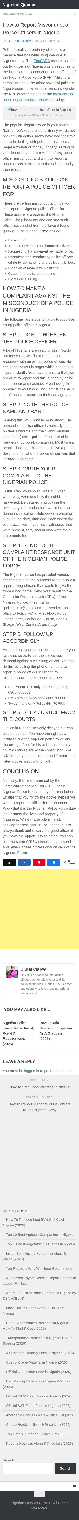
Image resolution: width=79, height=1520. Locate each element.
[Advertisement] (39, 909)
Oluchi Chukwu (20, 41)
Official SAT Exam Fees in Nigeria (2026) (38, 1406)
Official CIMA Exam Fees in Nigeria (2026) (39, 1396)
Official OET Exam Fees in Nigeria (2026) (38, 1372)
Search (8, 1460)
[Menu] (74, 4)
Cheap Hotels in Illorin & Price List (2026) (38, 1425)
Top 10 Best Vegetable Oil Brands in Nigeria (40, 1244)
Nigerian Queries (19, 4)
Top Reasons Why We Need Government (39, 1268)
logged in (31, 1071)
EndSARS (42, 61)
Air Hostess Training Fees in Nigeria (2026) (40, 1353)
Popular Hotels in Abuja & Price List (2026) (39, 1443)
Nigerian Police (17, 14)
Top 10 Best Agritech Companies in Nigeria (40, 1235)
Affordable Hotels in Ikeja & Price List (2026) (40, 1415)
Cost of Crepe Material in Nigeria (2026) (37, 1362)
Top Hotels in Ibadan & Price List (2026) (37, 1434)
